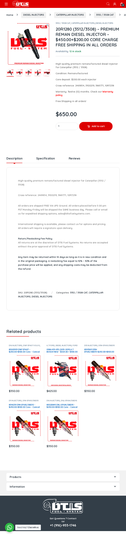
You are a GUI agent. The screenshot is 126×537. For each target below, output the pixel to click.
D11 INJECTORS (15, 400)
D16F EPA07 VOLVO (31, 345)
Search (108, 4)
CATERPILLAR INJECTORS (70, 14)
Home (9, 14)
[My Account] (115, 4)
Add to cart (98, 126)
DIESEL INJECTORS (33, 14)
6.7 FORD (51, 345)
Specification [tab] (45, 158)
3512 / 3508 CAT (105, 14)
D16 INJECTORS (15, 345)
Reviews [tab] (74, 158)
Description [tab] (14, 158)
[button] (47, 25)
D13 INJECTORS (90, 345)
